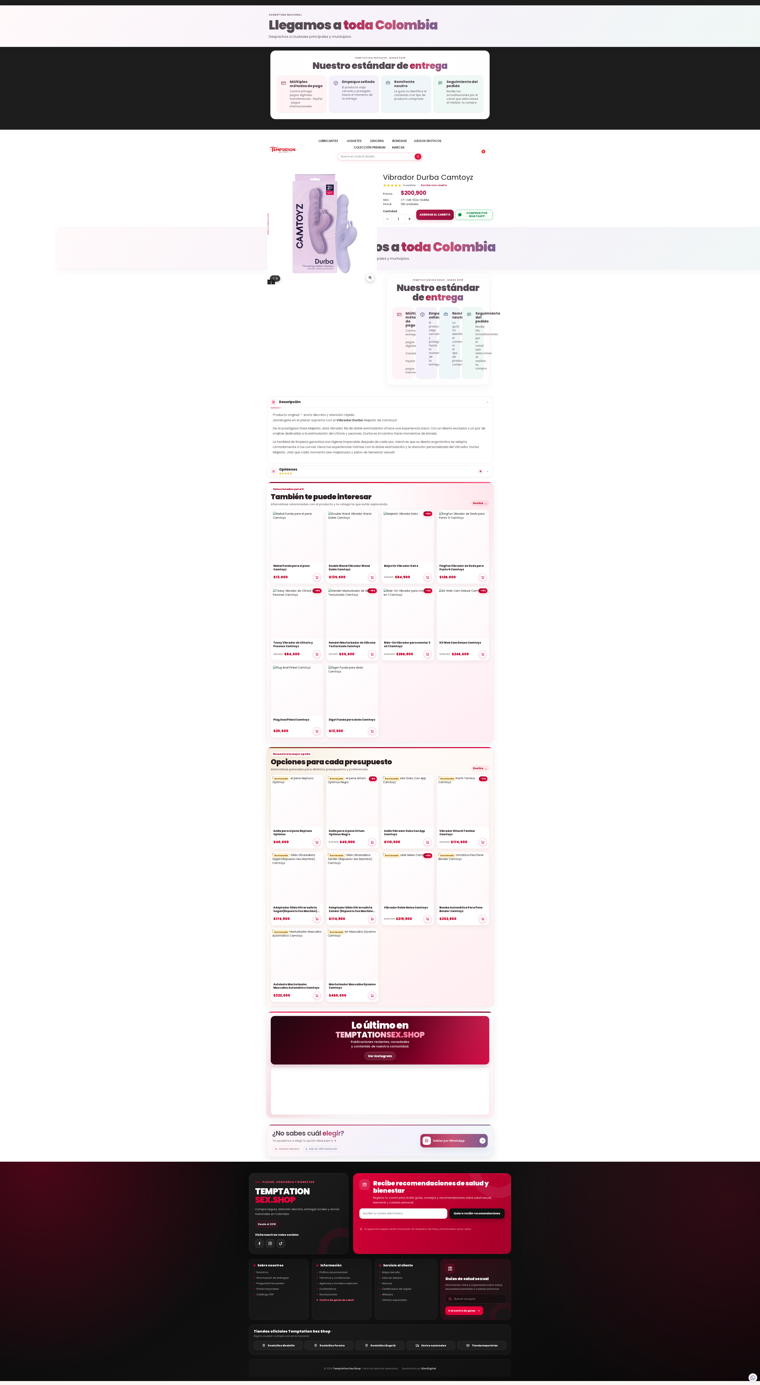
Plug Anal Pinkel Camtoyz (291, 720)
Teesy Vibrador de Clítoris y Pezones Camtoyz (293, 644)
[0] (480, 150)
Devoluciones (328, 1294)
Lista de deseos (392, 1277)
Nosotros (262, 1272)
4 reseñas (409, 185)
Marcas (387, 1283)
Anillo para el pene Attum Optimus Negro (346, 832)
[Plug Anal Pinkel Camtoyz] (297, 690)
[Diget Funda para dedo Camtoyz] (352, 690)
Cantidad (390, 211)
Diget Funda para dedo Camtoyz (352, 720)
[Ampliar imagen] (370, 277)
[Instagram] (270, 1243)
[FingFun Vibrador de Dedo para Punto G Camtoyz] (463, 536)
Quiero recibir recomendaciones (477, 1213)
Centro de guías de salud (336, 1300)
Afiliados (387, 1294)
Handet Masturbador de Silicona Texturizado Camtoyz (352, 644)
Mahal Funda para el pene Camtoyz (291, 567)
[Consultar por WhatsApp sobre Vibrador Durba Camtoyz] (753, 1377)
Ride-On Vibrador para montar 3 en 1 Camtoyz (407, 644)
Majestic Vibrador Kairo (401, 566)
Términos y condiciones (334, 1277)
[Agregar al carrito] (317, 577)
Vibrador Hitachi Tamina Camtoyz (457, 832)
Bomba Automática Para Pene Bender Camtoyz (461, 909)
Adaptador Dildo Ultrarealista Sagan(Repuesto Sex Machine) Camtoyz (295, 909)
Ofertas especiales (394, 1300)
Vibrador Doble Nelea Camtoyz (406, 907)
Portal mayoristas (267, 1289)
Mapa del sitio (391, 1272)
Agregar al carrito (435, 215)
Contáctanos (327, 1289)
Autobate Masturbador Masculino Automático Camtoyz (296, 986)
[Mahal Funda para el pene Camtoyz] (297, 536)
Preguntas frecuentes (270, 1283)
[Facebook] (259, 1243)
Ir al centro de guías (461, 1310)
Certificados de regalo (396, 1289)
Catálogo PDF (265, 1294)
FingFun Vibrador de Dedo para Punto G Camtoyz (461, 567)
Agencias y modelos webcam (338, 1283)
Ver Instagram (380, 1056)
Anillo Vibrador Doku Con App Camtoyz (404, 832)
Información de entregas (272, 1277)
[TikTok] (280, 1243)
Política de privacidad (333, 1272)
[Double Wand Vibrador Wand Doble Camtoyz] (352, 536)
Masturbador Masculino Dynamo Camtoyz (352, 986)
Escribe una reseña (434, 185)
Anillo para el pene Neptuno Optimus (292, 832)
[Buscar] (418, 157)
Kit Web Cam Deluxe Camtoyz (460, 643)
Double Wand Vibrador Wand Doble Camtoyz (349, 567)
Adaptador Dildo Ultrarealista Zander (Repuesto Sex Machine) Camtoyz (351, 909)
